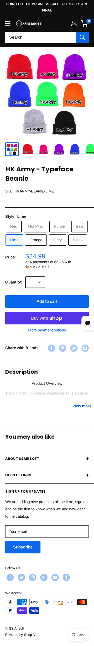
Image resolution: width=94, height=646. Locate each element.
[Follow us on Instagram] (32, 577)
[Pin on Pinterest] (62, 348)
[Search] (82, 37)
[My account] (74, 23)
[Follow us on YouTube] (54, 577)
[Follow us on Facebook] (9, 577)
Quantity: (13, 282)
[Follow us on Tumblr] (65, 577)
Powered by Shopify (20, 635)
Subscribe (23, 547)
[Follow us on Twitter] (20, 577)
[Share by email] (84, 348)
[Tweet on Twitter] (73, 348)
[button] (57, 264)
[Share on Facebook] (50, 348)
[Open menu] (7, 23)
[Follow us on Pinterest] (43, 577)
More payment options (47, 330)
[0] (84, 23)
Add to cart (47, 301)
